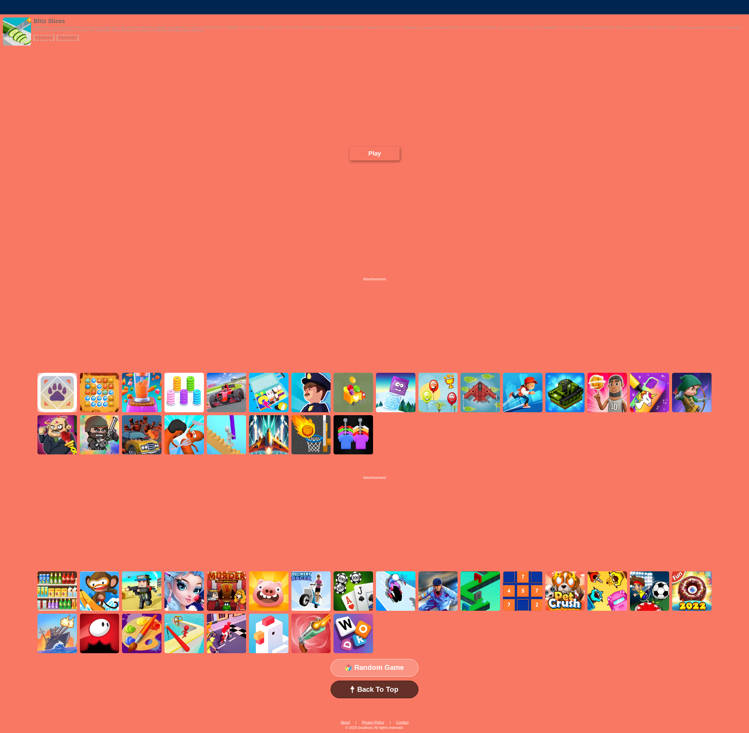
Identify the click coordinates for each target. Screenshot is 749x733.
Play (374, 153)
